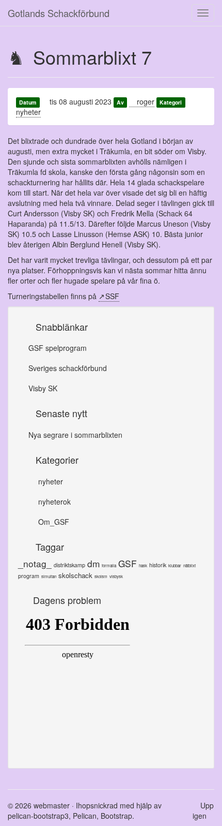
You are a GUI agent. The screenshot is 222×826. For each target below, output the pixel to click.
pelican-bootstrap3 (38, 815)
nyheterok (53, 501)
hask (143, 565)
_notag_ (35, 563)
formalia (109, 565)
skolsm (100, 576)
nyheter (28, 112)
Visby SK (42, 388)
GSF (127, 563)
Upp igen (203, 810)
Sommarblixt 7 (92, 56)
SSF (112, 296)
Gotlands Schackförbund (58, 13)
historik (157, 565)
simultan (48, 576)
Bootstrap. (117, 815)
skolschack (75, 575)
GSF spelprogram (57, 348)
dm (93, 563)
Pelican (85, 815)
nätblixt (189, 565)
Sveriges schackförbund (67, 368)
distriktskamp (69, 565)
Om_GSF (52, 522)
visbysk (116, 576)
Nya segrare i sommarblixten (75, 435)
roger (144, 101)
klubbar (174, 565)
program (28, 576)
